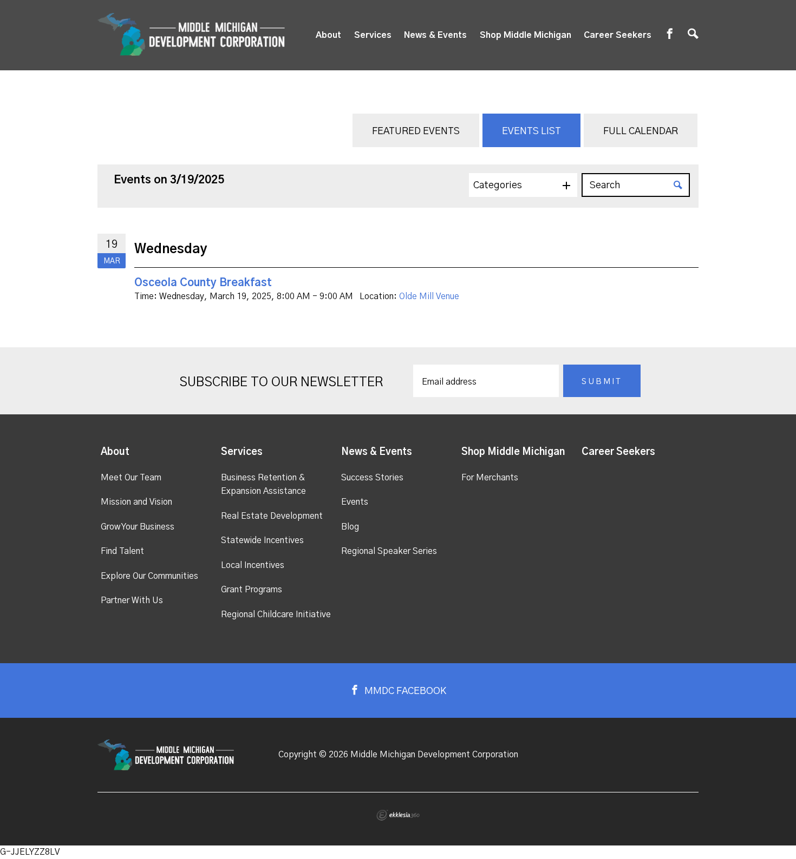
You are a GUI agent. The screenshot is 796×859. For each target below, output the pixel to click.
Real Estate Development (272, 516)
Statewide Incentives (262, 540)
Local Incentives (252, 565)
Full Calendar (640, 131)
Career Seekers (617, 35)
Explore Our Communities (149, 576)
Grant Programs (251, 589)
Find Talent (122, 551)
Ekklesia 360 (398, 815)
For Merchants (489, 477)
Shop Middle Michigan (525, 35)
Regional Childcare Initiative (276, 614)
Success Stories (372, 477)
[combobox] (523, 185)
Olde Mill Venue (429, 296)
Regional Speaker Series (389, 551)
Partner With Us (132, 600)
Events (354, 502)
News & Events (435, 35)
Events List (531, 131)
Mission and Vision (136, 502)
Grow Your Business (137, 527)
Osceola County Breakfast (203, 282)
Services (373, 35)
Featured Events (416, 131)
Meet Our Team (131, 477)
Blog (350, 527)
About (328, 35)
